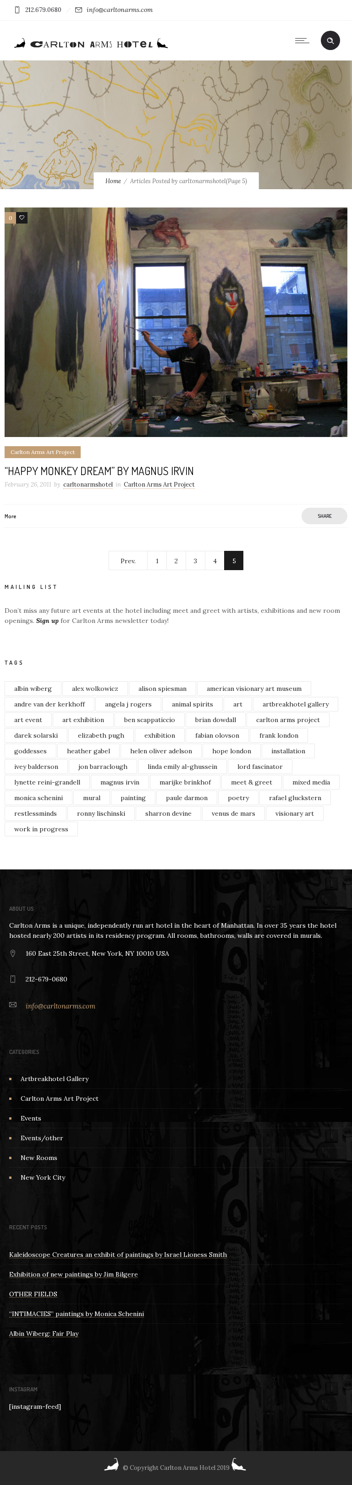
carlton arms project (288, 720)
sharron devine (168, 813)
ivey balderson (36, 766)
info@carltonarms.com (120, 10)
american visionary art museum (254, 688)
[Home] (90, 49)
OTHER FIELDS (33, 1294)
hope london (231, 751)
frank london (278, 735)
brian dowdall (215, 720)
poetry (238, 798)
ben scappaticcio (149, 720)
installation (288, 751)
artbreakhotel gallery (296, 704)
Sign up (47, 620)
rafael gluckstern (295, 798)
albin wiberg (33, 688)
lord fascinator (260, 766)
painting (133, 798)
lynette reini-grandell (47, 782)
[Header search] (330, 41)
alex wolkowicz (95, 688)
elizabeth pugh (101, 735)
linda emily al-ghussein (182, 766)
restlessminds (35, 813)
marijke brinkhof (185, 782)
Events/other (42, 1138)
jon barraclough (102, 766)
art (237, 704)
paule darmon (187, 798)
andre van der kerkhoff (49, 704)
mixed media (311, 782)
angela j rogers (128, 704)
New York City (43, 1177)
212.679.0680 (43, 10)
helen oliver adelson (161, 751)
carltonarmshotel (88, 484)
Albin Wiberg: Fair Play (43, 1333)
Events (31, 1118)
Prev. (128, 561)
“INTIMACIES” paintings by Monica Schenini (76, 1314)
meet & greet (251, 782)
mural (91, 798)
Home (113, 181)
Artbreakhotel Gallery (54, 1079)
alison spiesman (162, 688)
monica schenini (38, 798)
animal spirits (192, 704)
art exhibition (83, 720)
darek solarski (36, 735)
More (10, 516)
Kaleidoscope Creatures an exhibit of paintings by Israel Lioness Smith (118, 1254)
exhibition (159, 735)
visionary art (294, 813)
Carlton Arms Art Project (60, 1098)
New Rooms (39, 1158)
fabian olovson (217, 735)
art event (28, 720)
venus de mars (233, 813)
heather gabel (88, 751)
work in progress (41, 829)
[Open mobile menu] (304, 40)
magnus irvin (119, 782)
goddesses (30, 751)
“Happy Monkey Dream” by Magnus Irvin (99, 471)
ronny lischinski (101, 813)
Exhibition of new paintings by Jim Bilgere (73, 1274)
